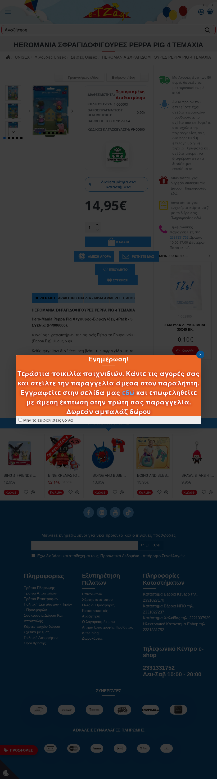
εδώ (128, 392)
